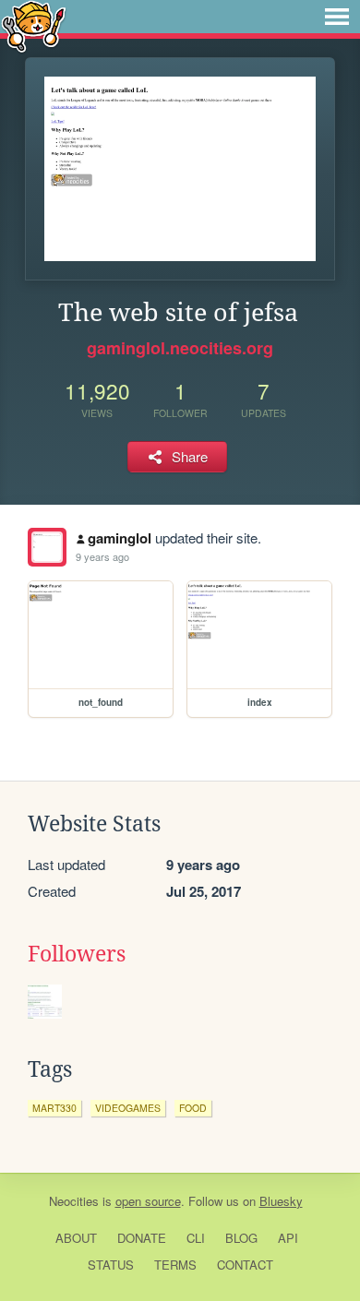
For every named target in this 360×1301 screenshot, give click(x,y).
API (288, 1238)
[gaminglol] (47, 547)
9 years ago (102, 556)
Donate (141, 1238)
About (76, 1238)
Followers (77, 954)
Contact (245, 1264)
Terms (175, 1264)
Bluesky (281, 1201)
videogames (128, 1108)
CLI (195, 1238)
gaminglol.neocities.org (180, 348)
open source (148, 1201)
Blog (241, 1238)
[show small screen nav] (337, 16)
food (193, 1108)
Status (111, 1264)
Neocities (74, 1201)
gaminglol (119, 538)
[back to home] (33, 25)
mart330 (54, 1108)
